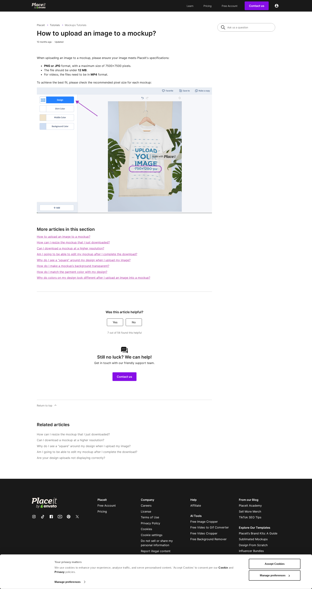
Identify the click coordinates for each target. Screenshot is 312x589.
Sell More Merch (250, 511)
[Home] (39, 6)
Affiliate (195, 505)
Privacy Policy (150, 523)
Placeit (41, 25)
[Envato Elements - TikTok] (44, 516)
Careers (146, 505)
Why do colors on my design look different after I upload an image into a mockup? (93, 277)
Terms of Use (150, 517)
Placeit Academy (250, 505)
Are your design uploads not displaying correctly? (71, 458)
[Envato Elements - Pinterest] (70, 516)
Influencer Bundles (251, 551)
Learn (190, 5)
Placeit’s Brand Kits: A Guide (258, 533)
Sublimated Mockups (253, 539)
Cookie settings (151, 535)
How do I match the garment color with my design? (72, 272)
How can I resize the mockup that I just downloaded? (73, 242)
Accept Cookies (275, 563)
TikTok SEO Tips (250, 517)
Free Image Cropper (204, 521)
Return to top (44, 405)
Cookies (146, 529)
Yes (115, 322)
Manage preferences (68, 581)
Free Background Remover (208, 539)
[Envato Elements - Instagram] (36, 516)
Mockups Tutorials (75, 25)
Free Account (229, 5)
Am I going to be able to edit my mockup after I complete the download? (87, 254)
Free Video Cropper (203, 533)
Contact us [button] (256, 6)
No (134, 322)
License (146, 511)
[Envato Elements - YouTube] (62, 516)
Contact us (124, 376)
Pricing (207, 5)
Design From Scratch (253, 545)
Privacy (60, 571)
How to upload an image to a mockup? (63, 236)
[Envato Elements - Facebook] (53, 516)
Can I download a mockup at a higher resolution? (70, 248)
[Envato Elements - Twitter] (79, 516)
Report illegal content (155, 551)
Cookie (223, 567)
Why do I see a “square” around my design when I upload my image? (84, 260)
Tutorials (55, 25)
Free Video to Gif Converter (209, 527)
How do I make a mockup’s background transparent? (73, 266)
